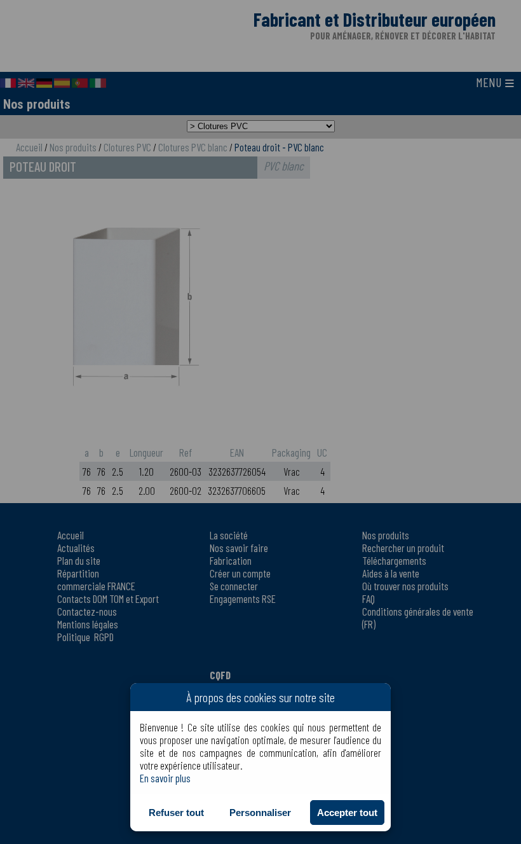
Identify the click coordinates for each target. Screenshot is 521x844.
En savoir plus (165, 777)
